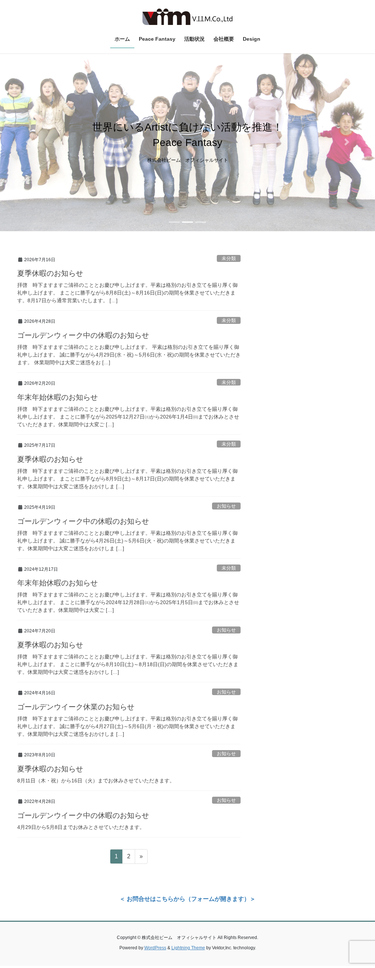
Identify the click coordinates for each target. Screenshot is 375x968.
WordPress (155, 947)
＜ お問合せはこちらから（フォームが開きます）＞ (187, 899)
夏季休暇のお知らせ (50, 273)
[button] (28, 142)
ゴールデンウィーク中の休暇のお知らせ (83, 335)
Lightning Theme (188, 947)
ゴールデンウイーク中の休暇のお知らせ (83, 815)
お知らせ (226, 506)
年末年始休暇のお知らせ (57, 397)
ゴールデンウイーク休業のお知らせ (75, 707)
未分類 (229, 258)
